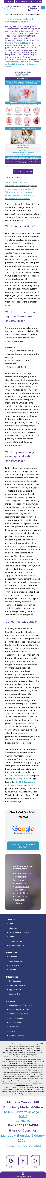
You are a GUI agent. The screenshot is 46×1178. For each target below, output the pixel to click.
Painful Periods (15, 1022)
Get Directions (15, 981)
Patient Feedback (16, 945)
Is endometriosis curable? (17, 198)
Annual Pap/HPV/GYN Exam (20, 1005)
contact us (22, 59)
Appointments (15, 989)
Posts (11, 924)
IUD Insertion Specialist (18, 1014)
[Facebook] (23, 1161)
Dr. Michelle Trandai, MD (22, 41)
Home (6, 14)
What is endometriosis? (16, 182)
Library (12, 937)
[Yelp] (35, 1161)
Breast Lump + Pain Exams (20, 1009)
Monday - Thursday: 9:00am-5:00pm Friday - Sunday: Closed (23, 1141)
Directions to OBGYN (17, 985)
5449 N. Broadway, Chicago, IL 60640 (21, 65)
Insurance (13, 957)
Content (12, 970)
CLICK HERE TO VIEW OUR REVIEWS (23, 845)
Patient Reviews (15, 941)
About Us (13, 928)
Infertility (12, 1031)
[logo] (11, 8)
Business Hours (15, 994)
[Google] (11, 1161)
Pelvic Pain (13, 1027)
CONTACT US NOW (23, 171)
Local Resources (16, 961)
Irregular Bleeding (16, 1018)
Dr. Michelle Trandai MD (19, 932)
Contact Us (23, 1120)
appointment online (14, 62)
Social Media (14, 965)
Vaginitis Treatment (17, 1035)
